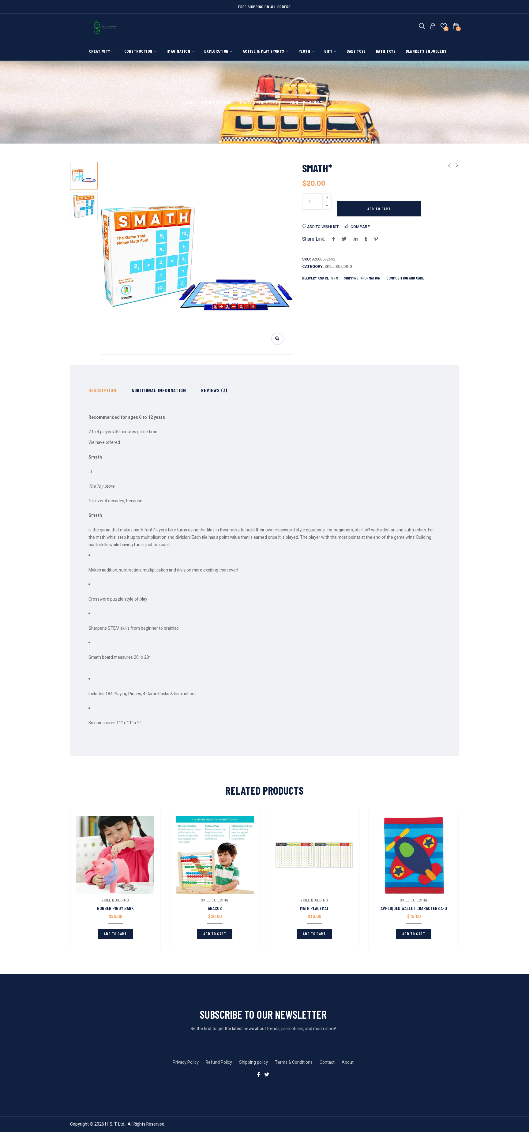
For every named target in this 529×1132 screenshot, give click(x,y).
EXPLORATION (217, 51)
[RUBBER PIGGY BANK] (115, 855)
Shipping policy (253, 1062)
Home (188, 103)
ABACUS (215, 908)
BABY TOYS (356, 51)
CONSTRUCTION (139, 51)
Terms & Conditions (294, 1062)
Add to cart (379, 208)
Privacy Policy (186, 1062)
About (348, 1062)
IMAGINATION (179, 51)
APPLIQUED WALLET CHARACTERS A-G (414, 908)
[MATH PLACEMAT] (314, 855)
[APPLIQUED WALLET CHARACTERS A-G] (414, 855)
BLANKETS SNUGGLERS (426, 51)
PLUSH (304, 51)
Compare (360, 227)
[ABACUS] (215, 855)
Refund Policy (219, 1062)
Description (102, 390)
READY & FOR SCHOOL (260, 103)
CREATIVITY (100, 51)
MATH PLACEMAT (314, 908)
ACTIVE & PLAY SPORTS (264, 51)
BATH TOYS (386, 51)
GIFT (329, 51)
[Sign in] (433, 27)
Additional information (159, 390)
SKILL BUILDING (306, 103)
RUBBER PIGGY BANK (115, 908)
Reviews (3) (214, 390)
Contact (327, 1062)
